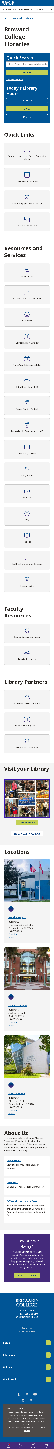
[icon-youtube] (35, 1394)
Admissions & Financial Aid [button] (32, 9)
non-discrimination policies (26, 1428)
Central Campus (17, 1005)
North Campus (17, 917)
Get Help (26, 1367)
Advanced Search (14, 79)
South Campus (16, 1093)
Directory (12, 1182)
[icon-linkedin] (23, 1400)
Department (14, 1160)
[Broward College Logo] (8, 3)
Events (27, 116)
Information (26, 1355)
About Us (27, 100)
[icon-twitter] (27, 1394)
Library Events (27, 822)
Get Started (26, 1379)
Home (4, 18)
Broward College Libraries (22, 18)
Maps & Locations (27, 1332)
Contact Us (27, 1328)
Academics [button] (8, 9)
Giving (27, 108)
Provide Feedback (27, 1275)
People (26, 1342)
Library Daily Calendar (27, 833)
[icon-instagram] (31, 1400)
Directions (13, 934)
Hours (11, 937)
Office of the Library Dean (22, 1201)
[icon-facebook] (19, 1394)
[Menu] (50, 3)
